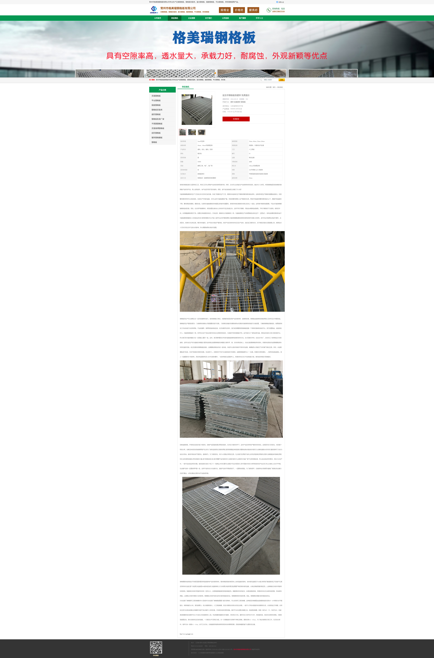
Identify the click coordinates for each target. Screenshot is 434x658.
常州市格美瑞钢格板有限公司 (242, 649)
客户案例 (242, 18)
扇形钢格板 (156, 114)
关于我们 (208, 18)
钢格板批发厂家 (158, 119)
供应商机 (174, 18)
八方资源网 (201, 653)
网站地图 (221, 653)
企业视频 (191, 18)
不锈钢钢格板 (157, 124)
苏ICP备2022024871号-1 (226, 649)
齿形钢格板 (156, 133)
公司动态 (225, 18)
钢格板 (154, 142)
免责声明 (208, 653)
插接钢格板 (156, 105)
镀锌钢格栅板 (157, 138)
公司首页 (157, 18)
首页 (274, 87)
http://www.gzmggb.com (186, 634)
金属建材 (237, 102)
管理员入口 (214, 653)
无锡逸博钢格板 (158, 128)
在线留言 (236, 119)
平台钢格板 (156, 100)
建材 (232, 102)
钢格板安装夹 (157, 110)
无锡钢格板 (156, 96)
